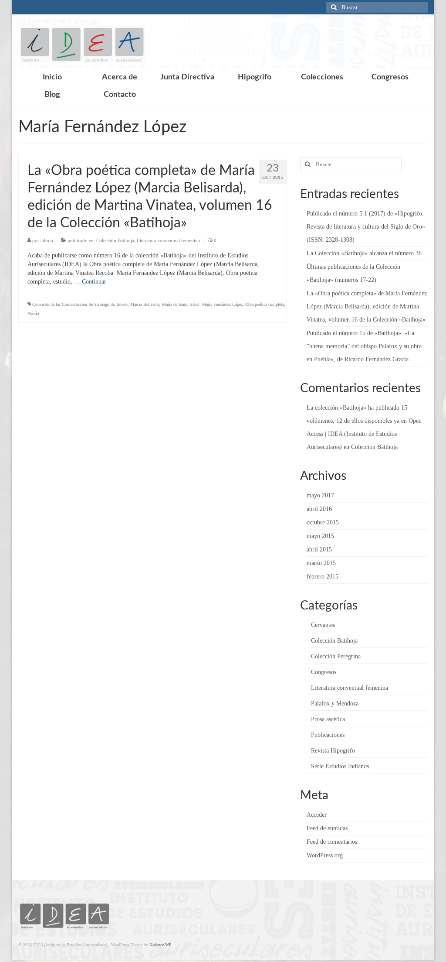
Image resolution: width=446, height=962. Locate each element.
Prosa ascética (328, 719)
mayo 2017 (320, 495)
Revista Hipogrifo (333, 750)
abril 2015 (319, 549)
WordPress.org (325, 855)
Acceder (317, 814)
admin (47, 240)
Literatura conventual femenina (168, 240)
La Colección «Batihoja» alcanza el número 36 (364, 253)
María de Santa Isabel (180, 304)
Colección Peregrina (336, 656)
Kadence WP (160, 944)
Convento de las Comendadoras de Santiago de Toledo (80, 304)
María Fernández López (222, 304)
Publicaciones (328, 735)
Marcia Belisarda (144, 304)
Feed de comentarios (332, 842)
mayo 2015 (320, 536)
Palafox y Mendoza (334, 703)
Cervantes (323, 625)
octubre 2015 (323, 522)
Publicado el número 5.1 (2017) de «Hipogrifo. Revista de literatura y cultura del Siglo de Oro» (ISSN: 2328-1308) (366, 226)
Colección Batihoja (115, 240)
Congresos (323, 672)
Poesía (33, 313)
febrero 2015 (322, 576)
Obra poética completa (264, 304)
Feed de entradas (327, 828)
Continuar (94, 281)
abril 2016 (319, 509)
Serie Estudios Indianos (340, 766)
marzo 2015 (321, 563)
